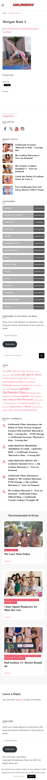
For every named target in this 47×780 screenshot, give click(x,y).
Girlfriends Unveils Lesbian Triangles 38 (23, 498)
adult (9, 371)
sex (22, 407)
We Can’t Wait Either (17, 554)
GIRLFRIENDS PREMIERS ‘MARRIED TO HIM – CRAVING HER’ (25, 449)
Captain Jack (22, 378)
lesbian (25, 396)
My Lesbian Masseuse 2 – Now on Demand (28, 157)
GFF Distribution (13, 389)
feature (32, 382)
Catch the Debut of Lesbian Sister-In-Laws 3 (29, 178)
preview (13, 403)
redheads (19, 403)
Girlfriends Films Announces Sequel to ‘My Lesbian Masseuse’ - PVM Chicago (25, 479)
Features (7, 385)
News (7, 602)
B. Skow (36, 375)
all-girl (26, 374)
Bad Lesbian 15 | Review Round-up (23, 664)
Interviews (16, 396)
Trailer (5, 410)
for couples (37, 385)
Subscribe (9, 344)
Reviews (8, 658)
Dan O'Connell (31, 378)
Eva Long (26, 382)
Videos (14, 550)
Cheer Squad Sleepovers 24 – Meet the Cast (21, 608)
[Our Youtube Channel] (16, 128)
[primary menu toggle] (3, 5)
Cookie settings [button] (18, 776)
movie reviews (35, 396)
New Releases (25, 399)
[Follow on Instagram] (22, 128)
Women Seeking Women (26, 410)
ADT (4, 371)
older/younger (38, 400)
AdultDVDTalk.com (30, 371)
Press (38, 656)
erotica (19, 381)
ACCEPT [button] (31, 776)
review (25, 403)
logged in (19, 699)
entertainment (9, 381)
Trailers (11, 410)
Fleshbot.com (26, 385)
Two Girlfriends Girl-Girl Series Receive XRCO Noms (29, 188)
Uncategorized (18, 658)
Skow (27, 406)
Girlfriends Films (14, 392)
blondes (6, 378)
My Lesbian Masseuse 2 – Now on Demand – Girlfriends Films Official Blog (25, 494)
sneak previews (36, 407)
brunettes (13, 378)
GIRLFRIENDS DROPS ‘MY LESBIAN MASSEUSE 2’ (22, 462)
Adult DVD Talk (18, 371)
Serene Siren (15, 406)
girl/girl (25, 389)
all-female (16, 374)
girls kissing (31, 393)
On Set (7, 550)
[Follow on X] (11, 128)
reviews (32, 403)
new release (9, 399)
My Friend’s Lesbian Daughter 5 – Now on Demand (26, 168)
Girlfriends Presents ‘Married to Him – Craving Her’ (29, 147)
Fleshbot (16, 385)
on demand (6, 403)
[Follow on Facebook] (5, 128)
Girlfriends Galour (13, 28)
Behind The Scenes (12, 600)
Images (23, 600)
